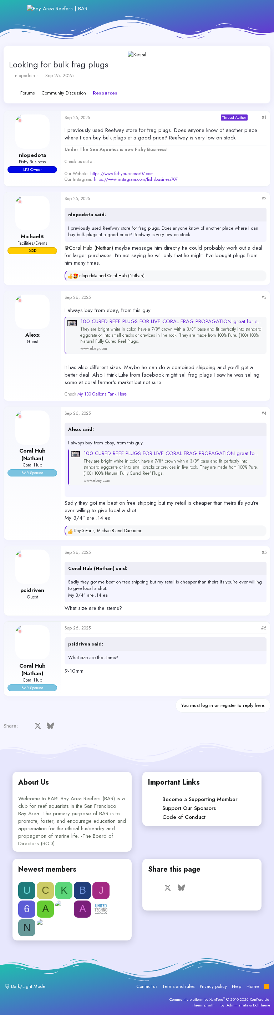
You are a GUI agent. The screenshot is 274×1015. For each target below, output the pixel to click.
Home (253, 986)
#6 (264, 628)
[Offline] (19, 120)
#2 (264, 198)
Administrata (237, 1005)
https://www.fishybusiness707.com (121, 173)
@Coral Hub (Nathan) (89, 248)
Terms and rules (178, 986)
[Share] (254, 117)
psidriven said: (85, 644)
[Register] (227, 8)
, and (108, 531)
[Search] (257, 8)
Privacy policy (213, 986)
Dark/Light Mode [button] (27, 986)
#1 (264, 117)
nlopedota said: (87, 214)
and (111, 276)
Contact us (146, 986)
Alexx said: (81, 429)
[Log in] (211, 8)
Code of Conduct (184, 817)
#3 (264, 297)
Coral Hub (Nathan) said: (97, 568)
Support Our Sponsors (189, 808)
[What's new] (242, 8)
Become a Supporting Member (200, 799)
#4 (264, 413)
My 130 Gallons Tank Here (101, 394)
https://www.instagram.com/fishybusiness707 (136, 179)
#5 (264, 552)
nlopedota (25, 75)
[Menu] (17, 8)
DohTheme (261, 1005)
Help (236, 986)
